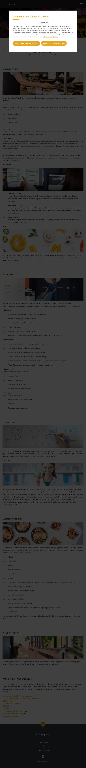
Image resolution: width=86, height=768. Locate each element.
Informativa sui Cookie (50, 37)
